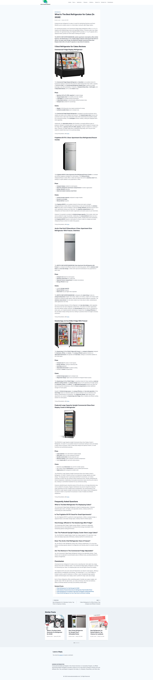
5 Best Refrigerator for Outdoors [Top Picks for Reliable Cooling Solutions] (75, 591)
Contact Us (103, 2)
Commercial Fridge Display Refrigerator (68, 49)
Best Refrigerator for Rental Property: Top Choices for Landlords (96, 632)
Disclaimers (110, 2)
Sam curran (58, 20)
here (68, 133)
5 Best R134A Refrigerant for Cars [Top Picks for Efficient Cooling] (73, 593)
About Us (97, 2)
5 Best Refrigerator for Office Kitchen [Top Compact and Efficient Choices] (90, 602)
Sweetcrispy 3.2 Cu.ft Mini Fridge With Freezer (71, 321)
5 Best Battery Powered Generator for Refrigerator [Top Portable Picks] (74, 589)
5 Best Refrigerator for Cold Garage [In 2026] (68, 588)
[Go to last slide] (47, 628)
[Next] (106, 628)
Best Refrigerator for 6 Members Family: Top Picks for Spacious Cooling (63, 602)
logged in (61, 655)
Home (69, 2)
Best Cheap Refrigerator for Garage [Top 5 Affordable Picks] (76, 632)
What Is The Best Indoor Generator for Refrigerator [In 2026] (54, 632)
